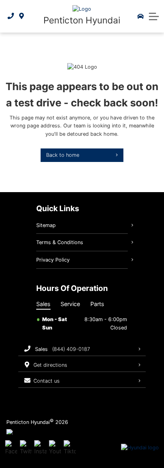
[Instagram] (40, 448)
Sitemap (46, 225)
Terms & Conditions (59, 242)
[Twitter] (26, 448)
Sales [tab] (43, 303)
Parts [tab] (97, 303)
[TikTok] (70, 448)
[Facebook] (11, 448)
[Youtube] (55, 448)
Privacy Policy (53, 260)
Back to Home (62, 155)
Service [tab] (70, 303)
